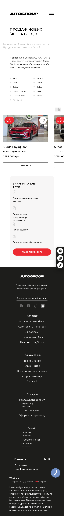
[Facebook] (60, 251)
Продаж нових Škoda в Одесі (21, 47)
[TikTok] (60, 265)
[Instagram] (60, 258)
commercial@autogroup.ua (31, 288)
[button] (32, 298)
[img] (51, 14)
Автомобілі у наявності (32, 44)
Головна (8, 44)
